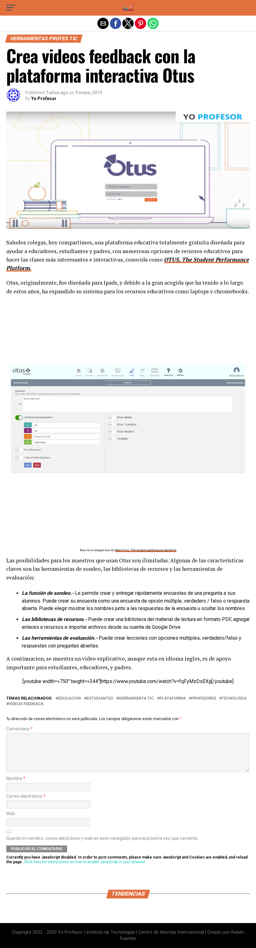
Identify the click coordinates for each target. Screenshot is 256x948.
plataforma (173, 698)
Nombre (15, 778)
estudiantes (99, 698)
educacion (69, 698)
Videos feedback (26, 704)
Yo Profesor (44, 98)
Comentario (19, 729)
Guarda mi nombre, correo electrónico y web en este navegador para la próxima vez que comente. (102, 838)
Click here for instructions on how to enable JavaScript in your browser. (85, 862)
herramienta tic (136, 698)
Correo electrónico (26, 796)
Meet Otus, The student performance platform (145, 550)
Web (10, 813)
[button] (11, 8)
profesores (203, 698)
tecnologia (234, 698)
